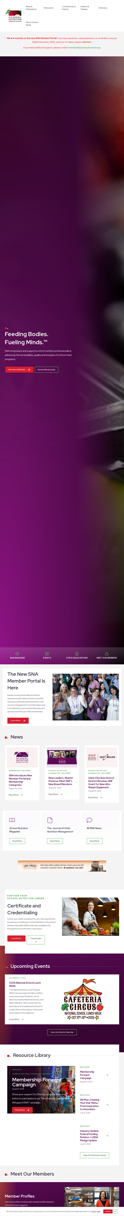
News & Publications (31, 7)
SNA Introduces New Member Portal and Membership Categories (20, 780)
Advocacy (102, 8)
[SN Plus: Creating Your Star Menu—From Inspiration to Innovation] (107, 1104)
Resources (48, 8)
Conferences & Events (69, 7)
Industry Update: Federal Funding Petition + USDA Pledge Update (89, 1135)
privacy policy (96, 1211)
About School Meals (32, 23)
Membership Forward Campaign (87, 1075)
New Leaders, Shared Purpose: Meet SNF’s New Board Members (61, 781)
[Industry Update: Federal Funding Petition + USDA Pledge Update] (107, 1136)
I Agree (108, 1211)
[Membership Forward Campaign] (107, 1075)
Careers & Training (84, 7)
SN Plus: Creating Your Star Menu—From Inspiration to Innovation (89, 1104)
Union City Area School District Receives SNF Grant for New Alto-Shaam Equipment (101, 782)
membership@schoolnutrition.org (84, 47)
